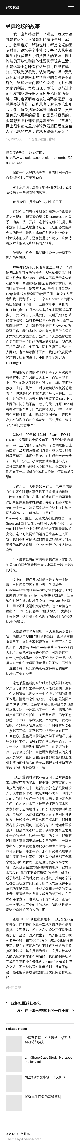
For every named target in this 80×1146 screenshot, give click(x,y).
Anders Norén (31, 1139)
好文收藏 (12, 7)
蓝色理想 (19, 152)
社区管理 (14, 988)
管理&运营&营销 (43, 139)
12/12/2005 (14, 139)
